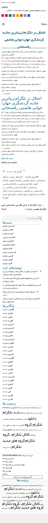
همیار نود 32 (7, 467)
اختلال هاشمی (29, 180)
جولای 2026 (7, 313)
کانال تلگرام (7, 259)
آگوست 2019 (8, 358)
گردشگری (33, 194)
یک (4, 447)
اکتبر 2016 (7, 373)
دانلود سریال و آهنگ (9, 162)
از (37, 407)
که (10, 435)
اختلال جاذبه (15, 177)
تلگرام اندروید (8, 237)
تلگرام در (24, 419)
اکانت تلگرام (7, 230)
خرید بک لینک (7, 158)
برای (28, 413)
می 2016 (6, 391)
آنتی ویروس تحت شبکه (23, 477)
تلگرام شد (18, 419)
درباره (4, 425)
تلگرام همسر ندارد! (35, 209)
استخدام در (6, 485)
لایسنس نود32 (8, 458)
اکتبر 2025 (7, 335)
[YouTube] (2, 15)
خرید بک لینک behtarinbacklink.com (18, 455)
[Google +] (21, 15)
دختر (10, 425)
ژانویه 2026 (8, 324)
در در (40, 430)
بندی (25, 413)
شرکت (17, 430)
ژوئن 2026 (7, 317)
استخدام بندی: (25, 408)
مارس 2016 (7, 399)
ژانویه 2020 (8, 354)
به (22, 413)
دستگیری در (30, 430)
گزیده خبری (8, 447)
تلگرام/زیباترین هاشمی (16, 187)
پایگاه (4, 430)
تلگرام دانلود (15, 180)
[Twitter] (25, 15)
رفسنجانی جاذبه (15, 191)
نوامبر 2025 (7, 332)
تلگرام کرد (5, 419)
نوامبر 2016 (7, 369)
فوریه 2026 (7, 320)
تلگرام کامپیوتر (8, 244)
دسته (36, 430)
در (7, 425)
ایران (37, 413)
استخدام (32, 407)
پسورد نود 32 (8, 461)
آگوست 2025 (8, 343)
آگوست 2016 (8, 380)
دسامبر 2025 (8, 328)
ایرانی (34, 413)
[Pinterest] (6, 15)
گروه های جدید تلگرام (14, 444)
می (14, 430)
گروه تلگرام (30, 177)
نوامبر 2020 (7, 347)
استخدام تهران (15, 407)
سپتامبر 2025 (8, 339)
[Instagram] (14, 15)
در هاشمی (28, 191)
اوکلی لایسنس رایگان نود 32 (14, 464)
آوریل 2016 (7, 395)
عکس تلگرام (7, 256)
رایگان (5, 473)
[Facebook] (29, 15)
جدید (17, 425)
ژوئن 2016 (7, 388)
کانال (31, 435)
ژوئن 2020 (7, 350)
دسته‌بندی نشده (9, 252)
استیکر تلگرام (8, 226)
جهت (14, 425)
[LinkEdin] (10, 15)
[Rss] (17, 15)
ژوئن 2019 (7, 365)
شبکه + (22, 430)
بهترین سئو (7, 470)
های (9, 429)
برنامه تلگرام (8, 233)
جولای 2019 (7, 362)
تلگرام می (11, 419)
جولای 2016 (7, 384)
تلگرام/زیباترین (25, 184)
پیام (34, 435)
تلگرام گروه (7, 248)
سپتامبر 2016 (8, 376)
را (26, 429)
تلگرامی (22, 425)
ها (12, 430)
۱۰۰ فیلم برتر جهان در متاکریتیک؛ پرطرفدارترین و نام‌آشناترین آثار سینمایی (25, 9)
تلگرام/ (17, 413)
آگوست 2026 (8, 309)
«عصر (40, 408)
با (31, 413)
